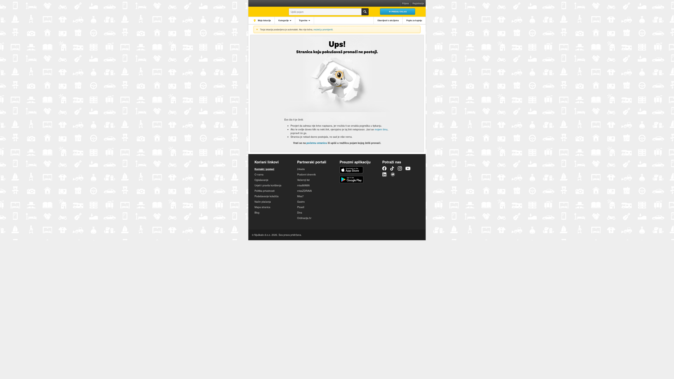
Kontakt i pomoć (264, 169)
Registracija (418, 3)
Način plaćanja (263, 201)
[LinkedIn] (384, 174)
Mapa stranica (262, 207)
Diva (299, 212)
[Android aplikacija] (351, 179)
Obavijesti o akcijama (388, 20)
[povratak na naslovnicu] (265, 11)
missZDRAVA (304, 190)
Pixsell (300, 207)
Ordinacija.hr (304, 218)
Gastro (301, 201)
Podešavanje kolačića (267, 196)
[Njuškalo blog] (393, 174)
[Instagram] (400, 168)
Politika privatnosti (265, 190)
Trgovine (303, 20)
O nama (259, 174)
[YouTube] (407, 168)
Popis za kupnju (414, 20)
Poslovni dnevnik (306, 174)
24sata (301, 169)
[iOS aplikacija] (351, 169)
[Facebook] (384, 168)
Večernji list (303, 180)
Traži (365, 11)
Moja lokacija (264, 20)
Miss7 (300, 196)
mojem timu (381, 129)
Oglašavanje (261, 180)
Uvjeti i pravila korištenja (268, 185)
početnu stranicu (316, 143)
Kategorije (283, 20)
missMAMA (303, 185)
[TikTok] (392, 168)
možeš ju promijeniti (323, 29)
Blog (257, 212)
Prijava (405, 3)
